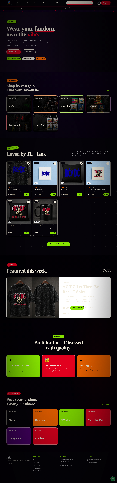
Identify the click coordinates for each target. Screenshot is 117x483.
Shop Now (106, 3)
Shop (18, 3)
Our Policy (35, 3)
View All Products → (58, 239)
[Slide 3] (11, 58)
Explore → (13, 47)
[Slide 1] (7, 58)
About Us (25, 3)
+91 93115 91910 (65, 457)
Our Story (28, 47)
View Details (89, 303)
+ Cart (26, 189)
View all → (106, 86)
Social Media (57, 3)
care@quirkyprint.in (66, 455)
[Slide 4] (69, 308)
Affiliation (45, 3)
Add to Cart (77, 303)
